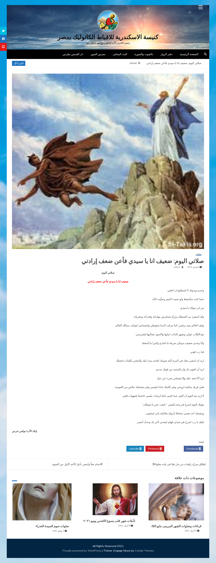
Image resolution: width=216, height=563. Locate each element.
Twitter (173, 448)
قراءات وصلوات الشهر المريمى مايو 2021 (176, 526)
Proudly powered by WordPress (82, 550)
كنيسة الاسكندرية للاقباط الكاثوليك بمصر (108, 37)
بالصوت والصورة (143, 54)
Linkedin (134, 448)
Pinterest (154, 448)
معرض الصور (98, 54)
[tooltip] (3, 31)
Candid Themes (144, 550)
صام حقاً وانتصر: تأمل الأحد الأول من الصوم (76, 464)
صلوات (198, 254)
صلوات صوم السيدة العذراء (52, 526)
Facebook (192, 448)
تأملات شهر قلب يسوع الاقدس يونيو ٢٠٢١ (109, 521)
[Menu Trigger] (200, 7)
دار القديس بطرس (73, 54)
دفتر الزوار (166, 54)
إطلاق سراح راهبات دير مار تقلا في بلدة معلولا (180, 464)
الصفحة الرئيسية (189, 54)
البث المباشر (120, 54)
